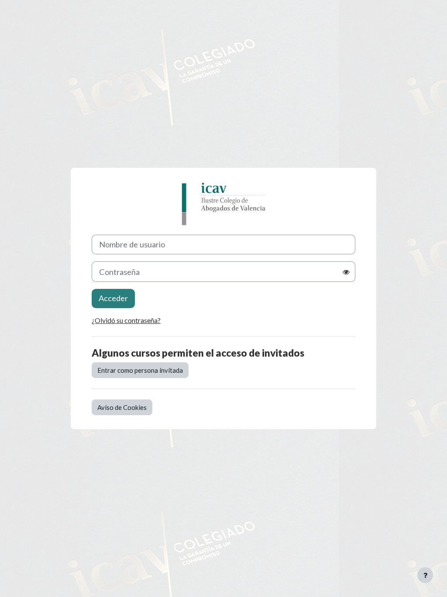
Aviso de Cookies (122, 407)
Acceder (113, 298)
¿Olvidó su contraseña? (126, 320)
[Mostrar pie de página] (425, 575)
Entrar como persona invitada (140, 370)
